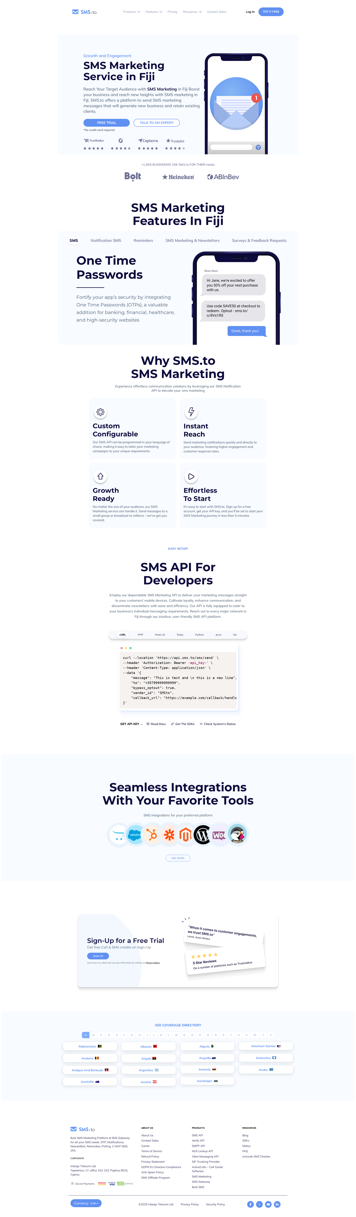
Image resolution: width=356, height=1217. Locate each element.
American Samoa (263, 1046)
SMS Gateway (201, 1181)
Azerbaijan (205, 1081)
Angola (146, 1058)
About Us (147, 1135)
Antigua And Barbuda (88, 1070)
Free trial (106, 123)
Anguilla (205, 1058)
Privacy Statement (153, 1161)
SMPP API (198, 1146)
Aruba (263, 1070)
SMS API (197, 1135)
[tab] (74, 240)
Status (246, 1146)
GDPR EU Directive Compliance (161, 1167)
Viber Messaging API (205, 1156)
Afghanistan (87, 1046)
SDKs (245, 1140)
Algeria (205, 1046)
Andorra (88, 1058)
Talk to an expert (157, 123)
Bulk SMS (198, 1187)
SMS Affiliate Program (155, 1177)
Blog (245, 1135)
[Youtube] (268, 1204)
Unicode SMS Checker (256, 1156)
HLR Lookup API (202, 1151)
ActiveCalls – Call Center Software (207, 1169)
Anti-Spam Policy (152, 1172)
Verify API (198, 1140)
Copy (231, 655)
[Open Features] (160, 12)
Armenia (205, 1069)
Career (145, 1146)
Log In (250, 12)
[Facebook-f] (250, 1204)
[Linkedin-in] (277, 1204)
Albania (146, 1046)
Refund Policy (150, 1156)
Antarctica (263, 1058)
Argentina (146, 1070)
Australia (88, 1081)
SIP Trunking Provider (206, 1161)
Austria (146, 1082)
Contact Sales (150, 1140)
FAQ (245, 1151)
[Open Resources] (200, 12)
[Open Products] (138, 12)
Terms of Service (151, 1151)
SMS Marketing (162, 89)
